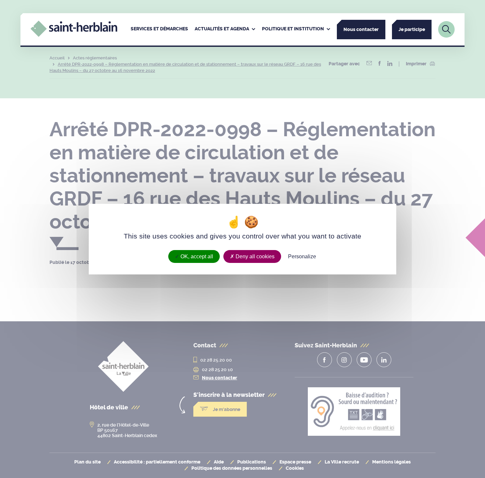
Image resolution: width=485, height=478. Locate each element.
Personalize (302, 256)
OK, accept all (196, 256)
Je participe (412, 29)
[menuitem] (159, 29)
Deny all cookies (254, 256)
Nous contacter (361, 29)
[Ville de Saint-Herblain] (73, 35)
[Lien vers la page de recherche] (446, 29)
